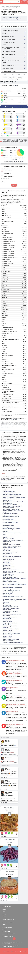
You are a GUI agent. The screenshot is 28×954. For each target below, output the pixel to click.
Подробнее (14, 420)
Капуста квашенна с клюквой (11, 639)
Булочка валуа (7, 565)
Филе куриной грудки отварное (11, 498)
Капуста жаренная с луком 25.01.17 (12, 506)
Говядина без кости (8, 559)
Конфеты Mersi (7, 568)
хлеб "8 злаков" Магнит (9, 547)
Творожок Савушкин (8, 595)
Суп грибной (6, 612)
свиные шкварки (7, 589)
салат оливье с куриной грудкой (12, 546)
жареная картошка (8, 519)
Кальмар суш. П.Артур (9, 527)
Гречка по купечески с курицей (11, 509)
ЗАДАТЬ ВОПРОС (6, 933)
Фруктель (6, 602)
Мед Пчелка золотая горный (11, 516)
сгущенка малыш (8, 632)
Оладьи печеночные (8, 574)
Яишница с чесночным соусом (11, 544)
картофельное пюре (8, 524)
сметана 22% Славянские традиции (12, 587)
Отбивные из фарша (8, 525)
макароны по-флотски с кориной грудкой (14, 599)
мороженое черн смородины (11, 629)
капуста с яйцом (7, 636)
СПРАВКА (4, 929)
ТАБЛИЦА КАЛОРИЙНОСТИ (8, 919)
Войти (24, 2)
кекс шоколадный (8, 530)
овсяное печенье (7, 500)
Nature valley (6, 550)
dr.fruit (5, 555)
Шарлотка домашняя (9, 603)
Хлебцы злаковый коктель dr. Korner (13, 596)
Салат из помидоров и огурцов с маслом (14, 497)
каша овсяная (7, 580)
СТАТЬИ (4, 914)
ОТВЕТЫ (4, 924)
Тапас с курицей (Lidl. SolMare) (11, 590)
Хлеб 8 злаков (7, 620)
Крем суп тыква (7, 630)
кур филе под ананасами (10, 626)
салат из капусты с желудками (11, 633)
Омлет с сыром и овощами (10, 611)
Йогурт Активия (7, 503)
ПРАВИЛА (11, 936)
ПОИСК (4, 916)
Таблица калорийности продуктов (13, 6)
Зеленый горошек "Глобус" (10, 513)
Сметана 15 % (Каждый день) (11, 583)
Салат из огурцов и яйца (9, 617)
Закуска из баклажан (9, 491)
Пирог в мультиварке (9, 518)
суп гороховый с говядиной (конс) (12, 556)
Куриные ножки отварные (10, 493)
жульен (5, 537)
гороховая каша (7, 561)
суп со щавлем (7, 605)
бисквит (5, 490)
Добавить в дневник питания (14, 107)
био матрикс (6, 562)
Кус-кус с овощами (8, 640)
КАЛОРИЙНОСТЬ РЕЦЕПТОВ (8, 922)
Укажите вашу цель (6, 169)
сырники (5, 543)
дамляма (5, 531)
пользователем (14, 17)
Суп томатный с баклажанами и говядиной (14, 578)
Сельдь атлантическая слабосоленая (13, 540)
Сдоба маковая (7, 541)
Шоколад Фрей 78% (8, 538)
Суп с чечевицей (7, 553)
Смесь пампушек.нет (8, 558)
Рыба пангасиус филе (9, 592)
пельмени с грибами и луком (11, 507)
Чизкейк (5, 627)
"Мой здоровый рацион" (15, 79)
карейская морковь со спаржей (11, 528)
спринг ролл (6, 615)
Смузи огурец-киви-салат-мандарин (13, 642)
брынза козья (7, 609)
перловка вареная (8, 598)
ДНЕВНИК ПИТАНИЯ (7, 906)
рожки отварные (7, 593)
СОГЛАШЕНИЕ (5, 936)
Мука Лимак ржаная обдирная (11, 515)
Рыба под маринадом (9, 566)
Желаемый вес (5, 178)
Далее (14, 185)
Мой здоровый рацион (15, 19)
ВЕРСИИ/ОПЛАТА (6, 931)
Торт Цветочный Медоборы (10, 600)
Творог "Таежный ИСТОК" (10, 504)
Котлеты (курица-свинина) (10, 581)
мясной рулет (7, 637)
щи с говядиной (7, 621)
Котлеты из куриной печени (10, 569)
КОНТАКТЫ (12, 933)
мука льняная (7, 549)
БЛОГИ (4, 911)
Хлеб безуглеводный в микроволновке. (13, 572)
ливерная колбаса (8, 535)
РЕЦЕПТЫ (4, 909)
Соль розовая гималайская (10, 606)
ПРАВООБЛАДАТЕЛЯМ (7, 927)
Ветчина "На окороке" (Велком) (11, 521)
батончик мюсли (7, 575)
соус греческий (7, 618)
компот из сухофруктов (9, 571)
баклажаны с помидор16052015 (11, 608)
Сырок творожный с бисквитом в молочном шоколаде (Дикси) (12, 495)
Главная (2, 6)
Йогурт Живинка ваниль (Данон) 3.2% (13, 501)
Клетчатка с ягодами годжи (10, 552)
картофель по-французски (10, 577)
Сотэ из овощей (7, 634)
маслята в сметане (8, 564)
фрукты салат (7, 624)
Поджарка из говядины (7, 9)
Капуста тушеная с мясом (10, 623)
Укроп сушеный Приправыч (10, 522)
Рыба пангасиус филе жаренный (12, 614)
